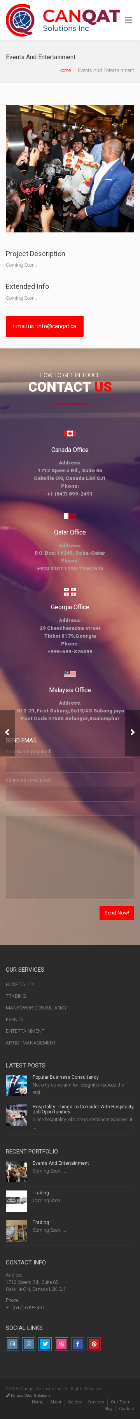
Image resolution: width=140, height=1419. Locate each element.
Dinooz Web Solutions (30, 1395)
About (55, 1402)
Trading (41, 1193)
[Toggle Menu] (128, 20)
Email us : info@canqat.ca (44, 326)
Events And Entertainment (61, 1163)
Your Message (21, 809)
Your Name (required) (29, 751)
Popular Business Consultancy (66, 1077)
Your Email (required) (28, 780)
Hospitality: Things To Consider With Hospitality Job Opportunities (83, 1109)
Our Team (121, 1402)
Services (96, 1402)
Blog (108, 1408)
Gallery (75, 1402)
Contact (126, 1408)
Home (64, 70)
